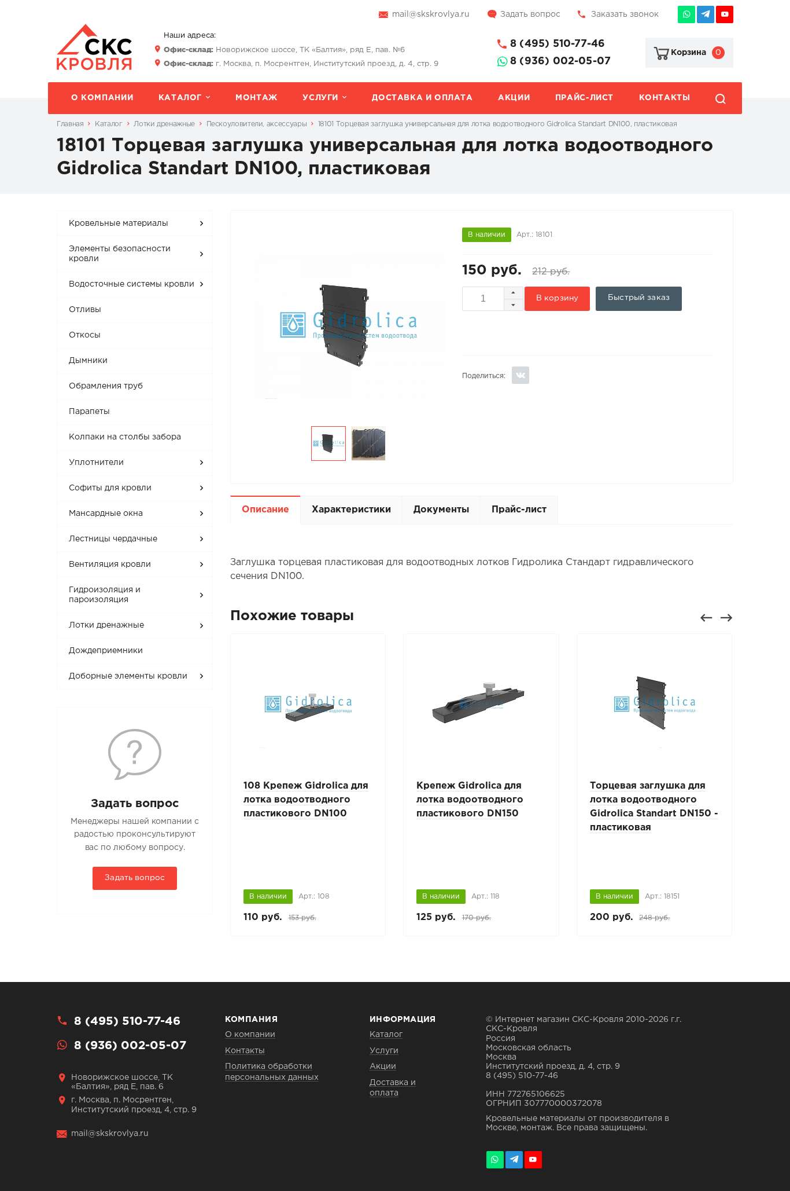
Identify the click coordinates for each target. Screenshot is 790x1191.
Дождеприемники (106, 650)
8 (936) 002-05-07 (560, 61)
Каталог (180, 97)
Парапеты (89, 411)
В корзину (557, 298)
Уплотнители (96, 462)
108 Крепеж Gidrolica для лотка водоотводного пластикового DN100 (305, 800)
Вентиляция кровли (110, 564)
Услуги (320, 97)
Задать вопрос (530, 14)
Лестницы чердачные (113, 539)
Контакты (665, 97)
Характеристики (351, 509)
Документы (441, 509)
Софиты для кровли (110, 488)
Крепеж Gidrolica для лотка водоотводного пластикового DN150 (469, 800)
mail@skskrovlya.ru (431, 14)
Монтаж (256, 97)
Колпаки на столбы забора (125, 437)
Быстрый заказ (639, 297)
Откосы (85, 335)
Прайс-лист (584, 97)
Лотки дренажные (106, 625)
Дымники (88, 360)
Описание (265, 509)
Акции (514, 97)
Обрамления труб (106, 386)
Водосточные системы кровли (131, 284)
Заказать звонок (625, 14)
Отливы (85, 309)
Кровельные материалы (118, 223)
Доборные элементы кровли (128, 676)
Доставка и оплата (422, 97)
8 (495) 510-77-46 (557, 44)
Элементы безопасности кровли (120, 254)
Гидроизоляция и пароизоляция (105, 595)
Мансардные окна (106, 513)
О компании (102, 97)
